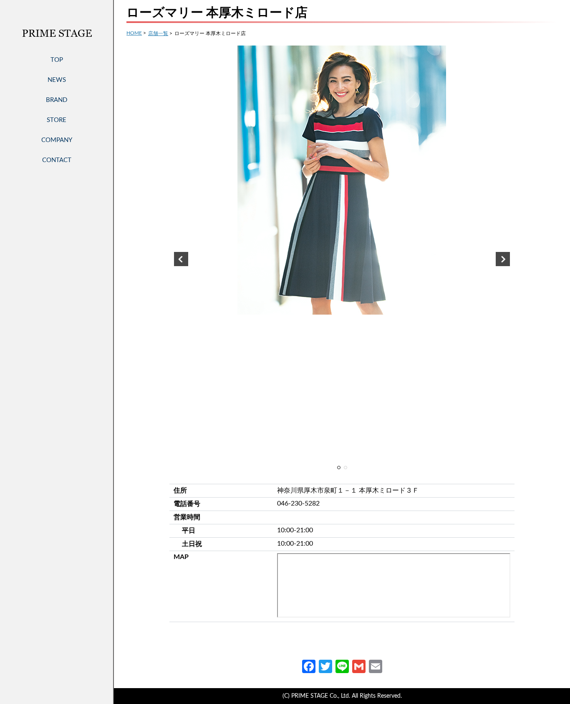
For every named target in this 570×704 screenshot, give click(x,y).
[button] (181, 259)
